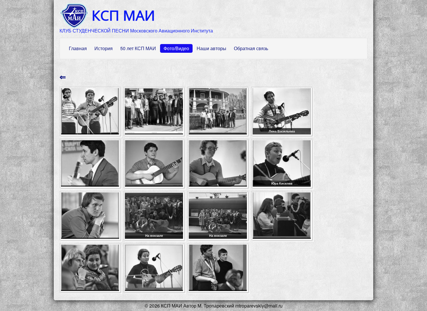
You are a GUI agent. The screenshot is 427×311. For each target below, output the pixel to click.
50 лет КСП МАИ (138, 48)
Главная (78, 48)
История (103, 48)
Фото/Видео (176, 48)
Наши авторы (211, 48)
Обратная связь (251, 48)
